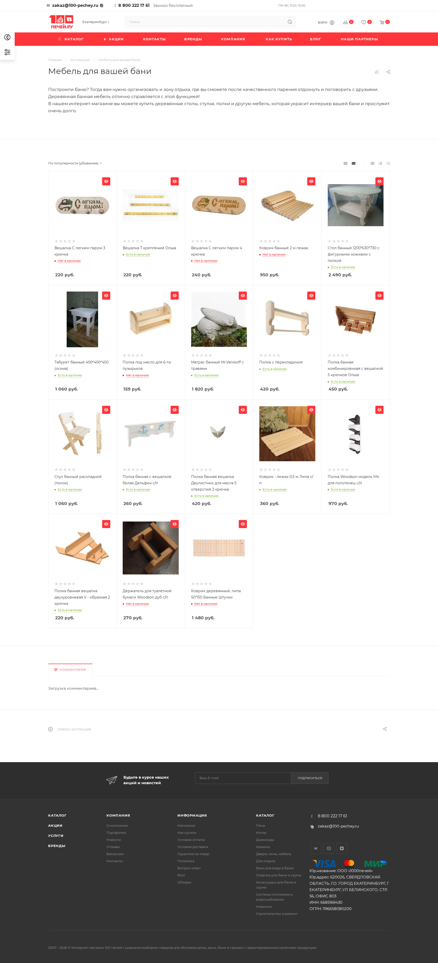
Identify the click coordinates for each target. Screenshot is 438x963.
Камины (263, 847)
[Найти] (290, 21)
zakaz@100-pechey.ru (75, 5)
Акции (55, 825)
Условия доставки (192, 847)
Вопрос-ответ (189, 868)
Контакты (114, 861)
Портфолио (116, 833)
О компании (117, 825)
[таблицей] (388, 163)
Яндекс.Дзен (341, 848)
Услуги (56, 836)
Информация (192, 815)
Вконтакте (316, 848)
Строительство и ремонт (277, 914)
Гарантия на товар (193, 854)
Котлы (261, 833)
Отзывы (113, 847)
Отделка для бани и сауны (278, 875)
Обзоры (184, 882)
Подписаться (310, 778)
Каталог (57, 815)
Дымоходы (265, 840)
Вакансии (115, 854)
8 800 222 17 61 (134, 5)
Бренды (56, 846)
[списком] (380, 163)
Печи (260, 825)
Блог (181, 875)
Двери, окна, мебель (273, 854)
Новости (113, 840)
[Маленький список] (345, 163)
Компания (118, 815)
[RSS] (376, 72)
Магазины (186, 825)
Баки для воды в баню (275, 868)
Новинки (264, 906)
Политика (185, 861)
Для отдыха (265, 861)
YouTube (328, 848)
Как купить (186, 833)
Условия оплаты (191, 840)
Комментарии (73, 669)
